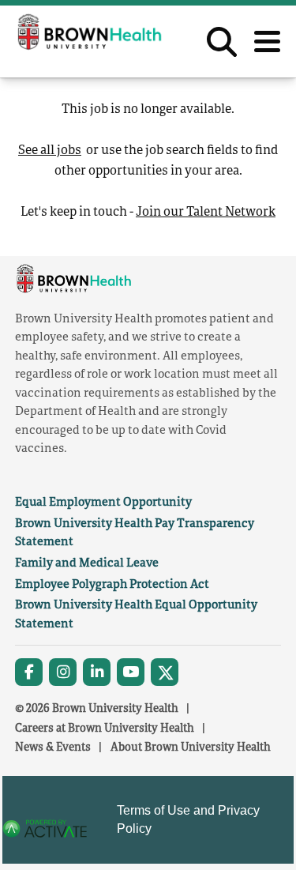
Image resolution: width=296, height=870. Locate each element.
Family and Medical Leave (87, 562)
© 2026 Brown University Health (96, 707)
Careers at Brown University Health (104, 727)
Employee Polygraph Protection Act (112, 583)
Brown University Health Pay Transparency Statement (134, 531)
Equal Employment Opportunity (103, 501)
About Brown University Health (191, 746)
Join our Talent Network (205, 211)
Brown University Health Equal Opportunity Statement (136, 613)
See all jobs (49, 149)
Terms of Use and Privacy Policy (188, 820)
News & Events (53, 746)
